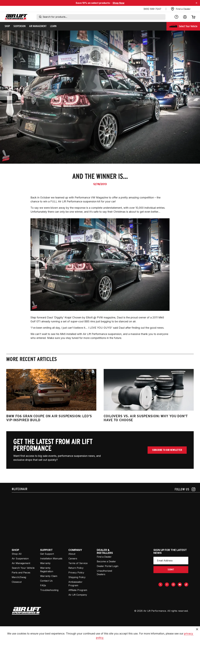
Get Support (47, 553)
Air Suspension (20, 558)
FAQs (43, 585)
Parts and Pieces (21, 572)
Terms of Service (78, 563)
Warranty (45, 563)
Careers (72, 558)
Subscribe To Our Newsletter (167, 450)
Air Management (21, 563)
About (71, 553)
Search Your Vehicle (23, 567)
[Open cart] (193, 17)
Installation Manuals (51, 558)
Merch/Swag (19, 577)
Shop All (16, 553)
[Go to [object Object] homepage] (26, 611)
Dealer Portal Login (107, 566)
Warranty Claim (48, 576)
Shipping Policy (77, 577)
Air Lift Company (77, 594)
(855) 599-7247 (152, 8)
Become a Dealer (106, 561)
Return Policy (75, 567)
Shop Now (118, 2)
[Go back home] (16, 17)
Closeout (17, 581)
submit (171, 569)
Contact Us (46, 580)
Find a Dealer (104, 556)
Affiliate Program (77, 590)
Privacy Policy (76, 572)
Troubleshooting (49, 590)
